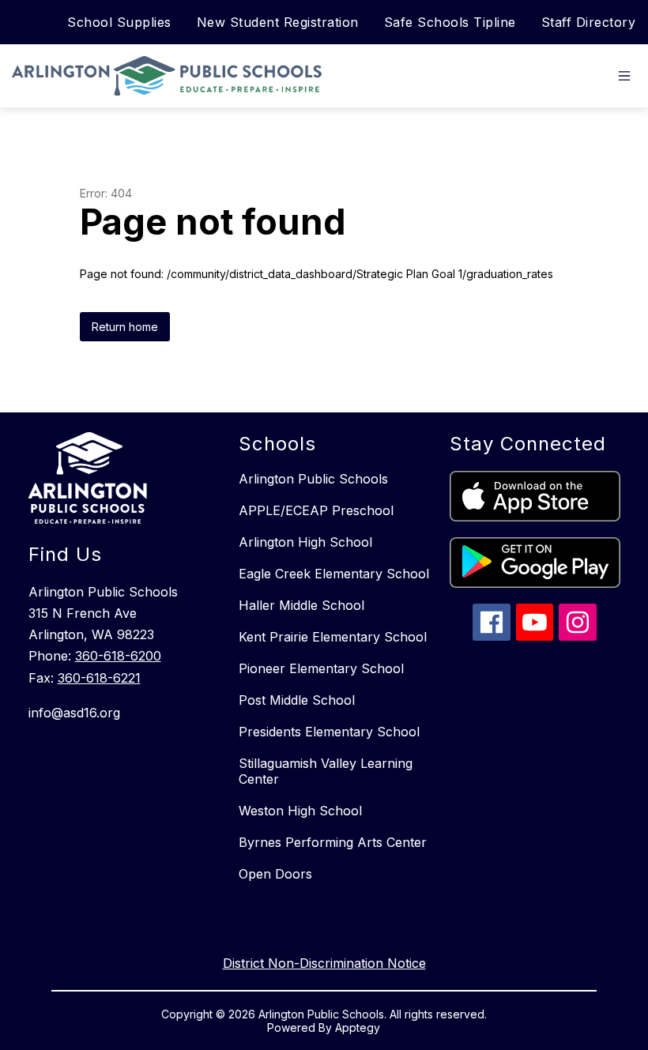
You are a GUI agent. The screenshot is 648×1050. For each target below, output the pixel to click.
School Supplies (119, 22)
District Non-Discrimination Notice (324, 963)
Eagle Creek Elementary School (334, 573)
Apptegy (357, 1027)
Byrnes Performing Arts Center (333, 842)
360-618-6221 (99, 678)
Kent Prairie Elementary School (333, 637)
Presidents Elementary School (329, 732)
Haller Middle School (301, 605)
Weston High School (300, 811)
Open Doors (275, 874)
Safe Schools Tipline (450, 22)
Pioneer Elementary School (321, 668)
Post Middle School (297, 700)
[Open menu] (624, 76)
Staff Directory (588, 22)
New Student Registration (278, 22)
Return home (125, 326)
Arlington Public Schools (313, 479)
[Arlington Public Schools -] (171, 76)
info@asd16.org (74, 713)
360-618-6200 (118, 656)
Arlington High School (305, 542)
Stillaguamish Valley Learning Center (326, 771)
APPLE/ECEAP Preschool (316, 510)
